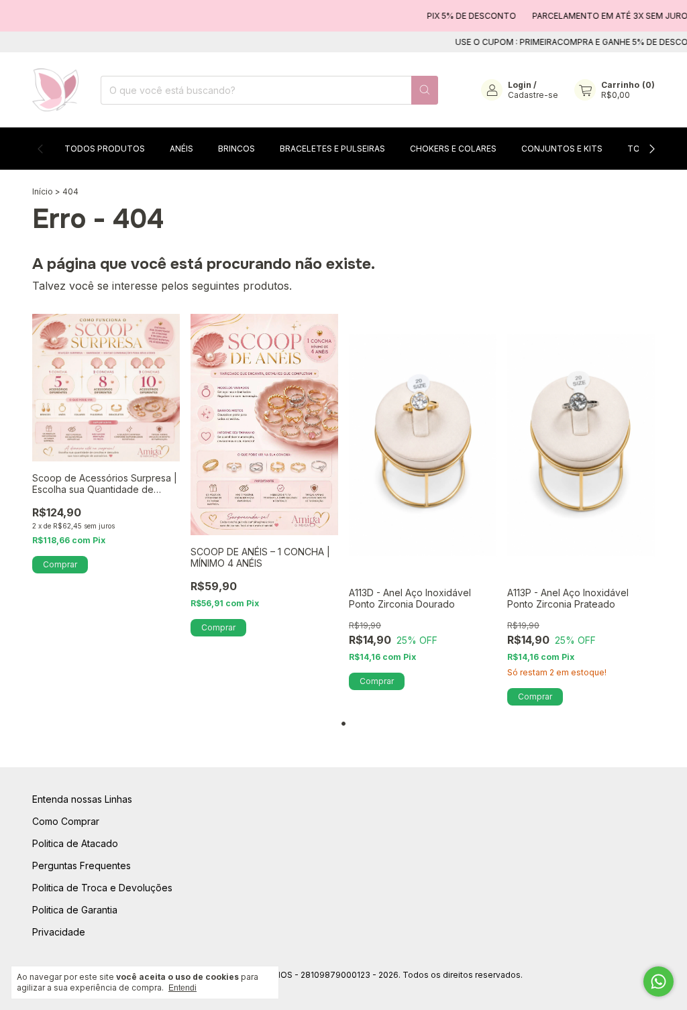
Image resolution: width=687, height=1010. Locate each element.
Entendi (182, 988)
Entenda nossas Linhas (82, 799)
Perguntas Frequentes (81, 865)
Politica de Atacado (75, 843)
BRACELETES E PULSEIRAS (332, 149)
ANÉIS (181, 149)
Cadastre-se (533, 95)
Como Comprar (65, 821)
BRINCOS (236, 149)
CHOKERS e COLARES (453, 149)
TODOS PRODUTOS (104, 149)
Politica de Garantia (74, 909)
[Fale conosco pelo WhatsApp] (658, 981)
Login (519, 85)
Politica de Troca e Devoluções (102, 887)
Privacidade (58, 932)
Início (42, 191)
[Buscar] (424, 90)
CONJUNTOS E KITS (561, 149)
